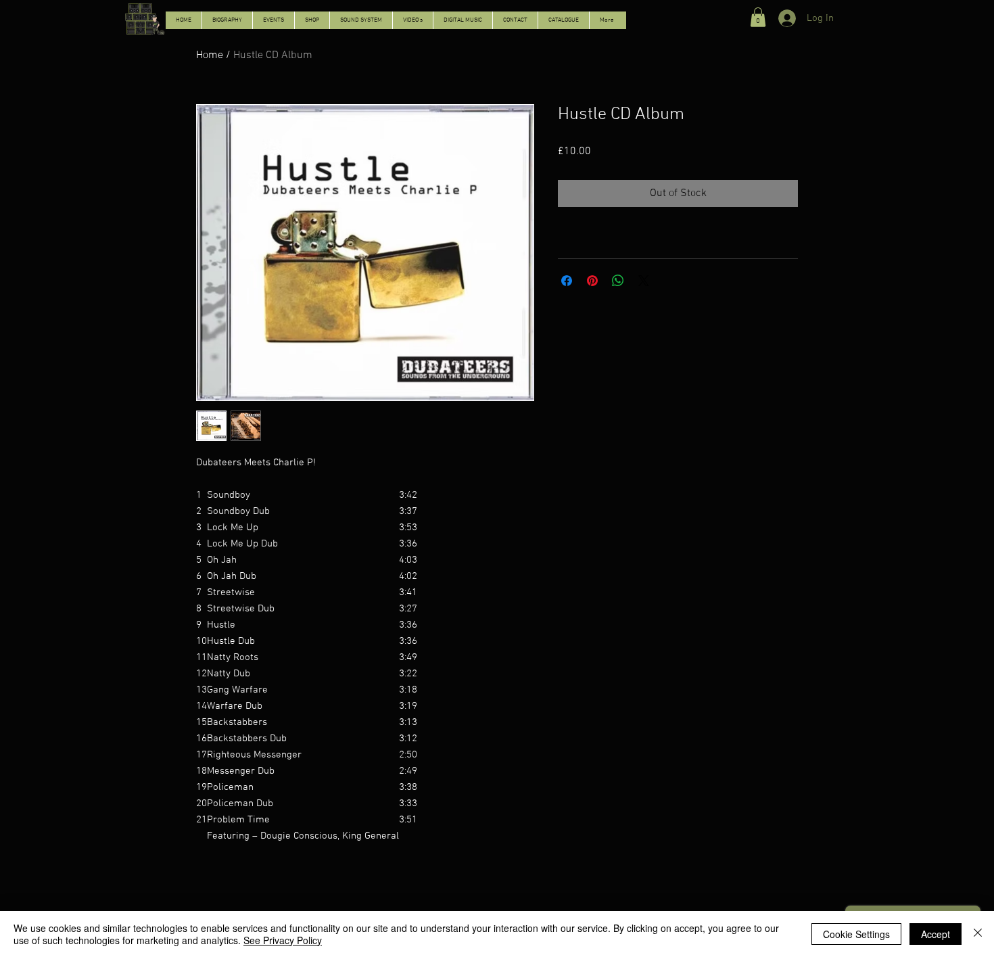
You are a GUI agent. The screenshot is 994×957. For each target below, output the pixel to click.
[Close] (978, 934)
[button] (758, 17)
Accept (935, 934)
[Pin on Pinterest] (592, 281)
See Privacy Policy (282, 940)
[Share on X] (644, 281)
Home (209, 55)
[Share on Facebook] (567, 281)
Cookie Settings (856, 934)
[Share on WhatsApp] (618, 281)
